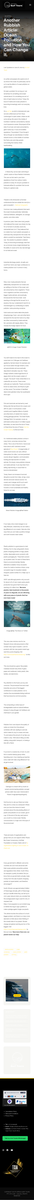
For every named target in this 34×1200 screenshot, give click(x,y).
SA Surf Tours (8, 16)
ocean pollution (17, 952)
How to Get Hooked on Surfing (14, 1025)
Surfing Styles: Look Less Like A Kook (16, 1021)
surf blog (13, 954)
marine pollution (9, 949)
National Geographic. (21, 205)
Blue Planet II (14, 449)
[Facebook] (7, 1149)
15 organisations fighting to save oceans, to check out (16, 845)
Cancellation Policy (11, 1111)
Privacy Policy (9, 1116)
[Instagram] (3, 1149)
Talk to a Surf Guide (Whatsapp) (15, 1138)
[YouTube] (12, 1149)
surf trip (9, 111)
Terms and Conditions (11, 1113)
